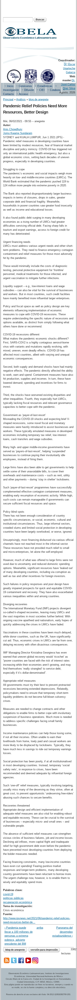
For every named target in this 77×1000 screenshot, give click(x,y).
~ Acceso (22, 94)
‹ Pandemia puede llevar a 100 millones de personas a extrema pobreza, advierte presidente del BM (19, 935)
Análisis (21, 99)
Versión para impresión (44, 949)
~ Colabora (53, 90)
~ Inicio (9, 86)
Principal (8, 99)
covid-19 (8, 894)
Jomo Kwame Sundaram (17, 133)
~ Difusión (28, 90)
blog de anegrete (38, 99)
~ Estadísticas (43, 86)
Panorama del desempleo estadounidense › (62, 931)
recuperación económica (17, 902)
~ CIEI (41, 90)
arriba (38, 927)
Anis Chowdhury (12, 129)
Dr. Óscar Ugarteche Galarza (69, 68)
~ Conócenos (24, 86)
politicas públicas (13, 898)
